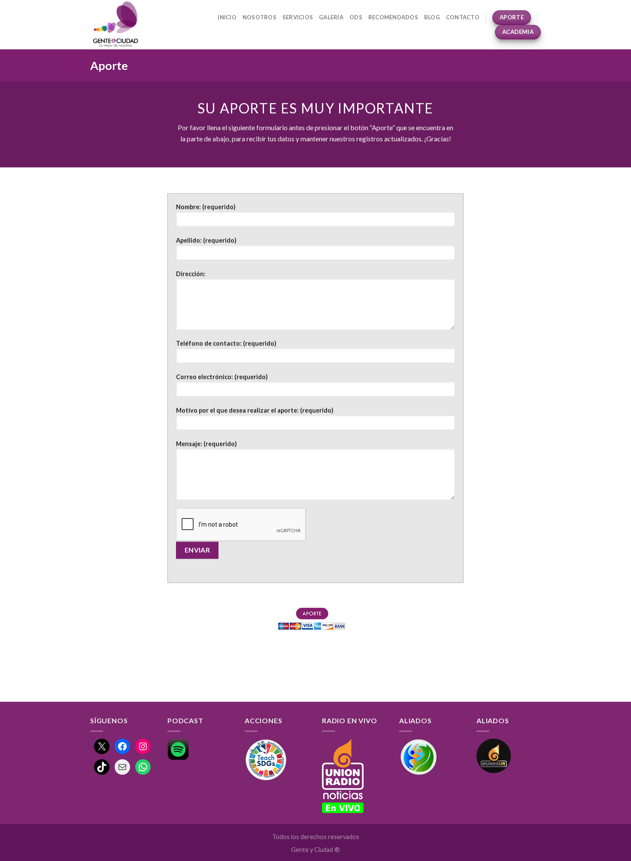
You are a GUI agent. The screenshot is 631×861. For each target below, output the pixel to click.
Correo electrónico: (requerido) (222, 376)
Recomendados (393, 17)
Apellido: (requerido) (206, 240)
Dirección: (191, 273)
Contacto (462, 17)
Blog (432, 17)
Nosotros (259, 17)
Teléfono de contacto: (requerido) (226, 343)
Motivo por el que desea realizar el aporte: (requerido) (255, 410)
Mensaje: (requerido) (206, 443)
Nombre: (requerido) (206, 206)
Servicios (297, 17)
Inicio (227, 17)
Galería (331, 17)
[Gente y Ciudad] (125, 24)
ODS (355, 17)
